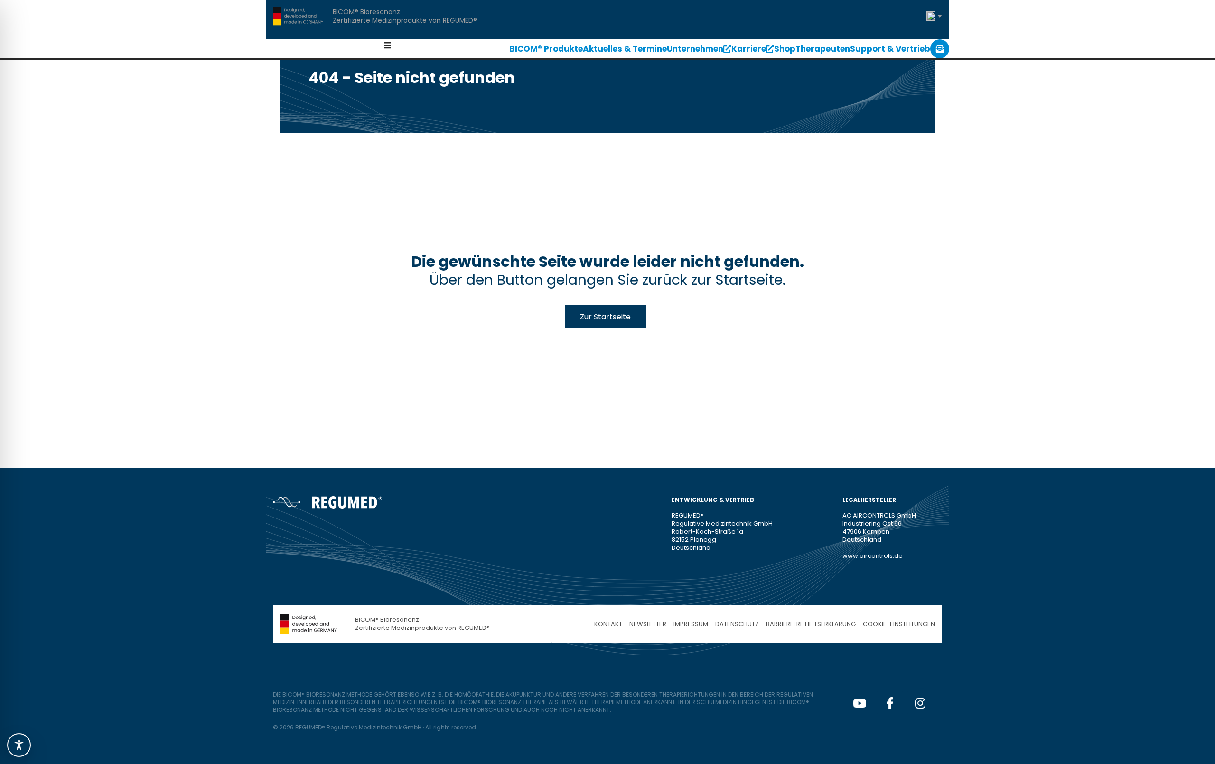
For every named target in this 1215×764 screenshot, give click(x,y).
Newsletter (647, 624)
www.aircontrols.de (872, 555)
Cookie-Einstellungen (899, 624)
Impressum (690, 624)
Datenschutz (737, 624)
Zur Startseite (605, 316)
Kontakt (608, 624)
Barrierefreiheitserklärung (811, 624)
